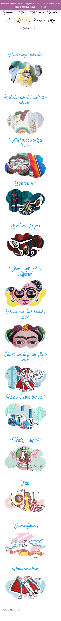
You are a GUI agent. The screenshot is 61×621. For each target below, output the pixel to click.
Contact (25, 28)
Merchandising (23, 20)
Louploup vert (25, 183)
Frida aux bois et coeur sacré (25, 314)
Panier (36, 28)
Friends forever (25, 526)
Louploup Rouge (25, 226)
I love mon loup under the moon (25, 357)
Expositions (52, 12)
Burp (25, 483)
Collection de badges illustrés (25, 142)
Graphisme (9, 12)
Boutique (39, 20)
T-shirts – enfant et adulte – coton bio (25, 100)
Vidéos (8, 20)
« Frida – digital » (25, 440)
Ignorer (43, 6)
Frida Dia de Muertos (25, 271)
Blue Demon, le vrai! (25, 397)
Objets (22, 12)
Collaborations (37, 12)
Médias (52, 20)
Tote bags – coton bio (25, 54)
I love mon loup (25, 568)
